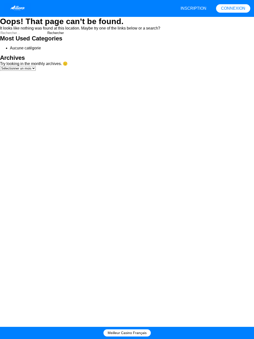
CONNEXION (233, 8)
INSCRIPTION (193, 8)
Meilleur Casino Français (127, 333)
